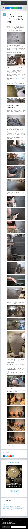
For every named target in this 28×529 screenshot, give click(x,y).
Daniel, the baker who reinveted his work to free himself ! (13, 512)
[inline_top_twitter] (11, 8)
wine (10, 445)
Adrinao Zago (12, 67)
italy (12, 445)
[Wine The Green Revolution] (14, 476)
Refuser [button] (6, 526)
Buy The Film (14, 491)
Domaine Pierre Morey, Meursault (9, 514)
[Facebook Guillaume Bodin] (4, 455)
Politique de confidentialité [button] (8, 523)
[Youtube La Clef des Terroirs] (11, 455)
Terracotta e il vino (19, 78)
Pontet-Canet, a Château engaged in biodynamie (12, 506)
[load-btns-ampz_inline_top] (24, 8)
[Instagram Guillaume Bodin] (9, 455)
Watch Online (14, 493)
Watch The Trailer (14, 490)
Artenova (9, 373)
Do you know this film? (14, 462)
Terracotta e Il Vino (10, 30)
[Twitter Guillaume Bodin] (6, 455)
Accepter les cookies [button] (18, 526)
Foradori (9, 390)
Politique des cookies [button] (7, 522)
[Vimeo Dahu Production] (13, 455)
